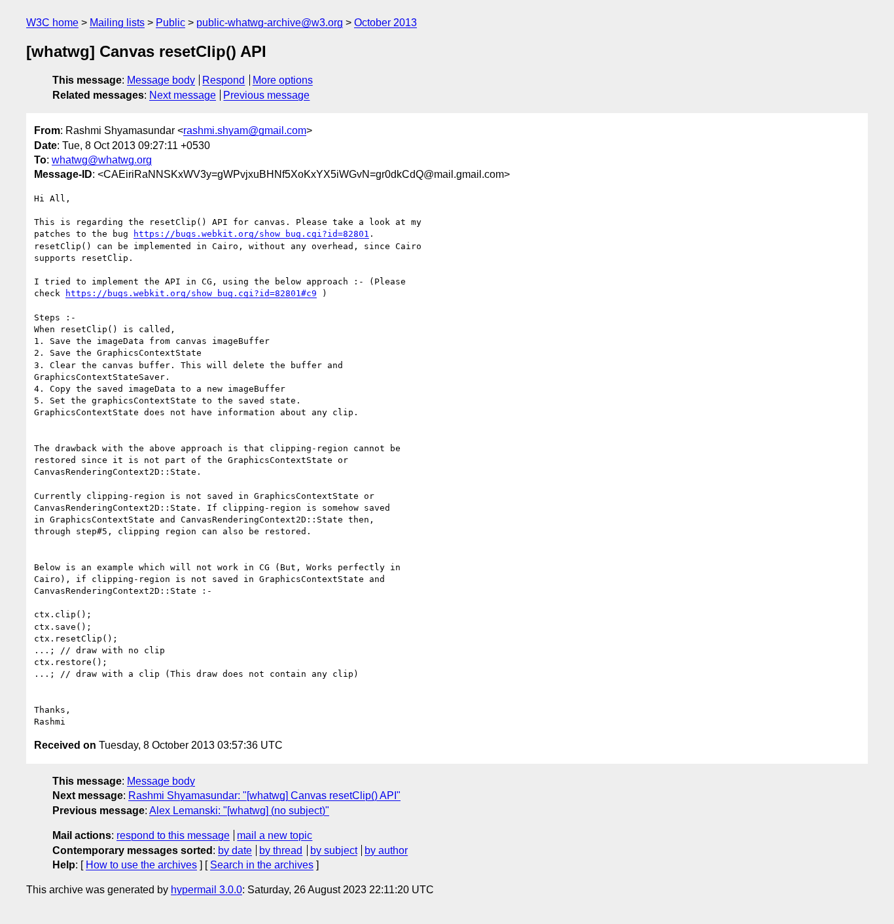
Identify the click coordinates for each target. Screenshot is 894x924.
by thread (280, 850)
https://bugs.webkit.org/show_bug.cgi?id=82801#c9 (191, 293)
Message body (161, 80)
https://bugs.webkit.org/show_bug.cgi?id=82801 (251, 234)
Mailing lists (117, 22)
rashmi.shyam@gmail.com (244, 130)
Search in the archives (261, 864)
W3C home (52, 22)
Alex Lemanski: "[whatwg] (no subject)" (239, 810)
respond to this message (173, 835)
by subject (333, 850)
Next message (182, 95)
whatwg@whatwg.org (102, 159)
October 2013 (385, 22)
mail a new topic (274, 835)
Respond (223, 80)
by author (386, 850)
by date (235, 850)
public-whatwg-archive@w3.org (269, 22)
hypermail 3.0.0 (206, 889)
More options (283, 80)
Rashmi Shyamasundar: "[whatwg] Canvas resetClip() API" (264, 795)
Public (170, 22)
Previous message (266, 95)
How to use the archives (141, 864)
